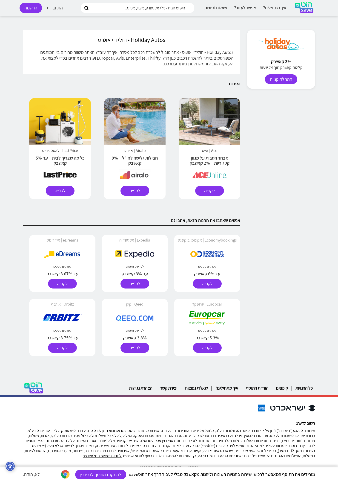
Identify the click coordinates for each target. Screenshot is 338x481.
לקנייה (209, 191)
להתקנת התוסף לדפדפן (100, 475)
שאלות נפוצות (215, 8)
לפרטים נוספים (207, 266)
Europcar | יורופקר (207, 304)
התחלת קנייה (281, 79)
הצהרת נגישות (140, 388)
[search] (86, 8)
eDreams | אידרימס (62, 240)
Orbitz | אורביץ (62, 304)
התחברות (55, 8)
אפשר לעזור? (245, 8)
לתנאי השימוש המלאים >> (102, 455)
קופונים (282, 388)
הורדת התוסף (257, 388)
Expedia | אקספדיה (134, 240)
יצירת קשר (169, 388)
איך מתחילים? (274, 8)
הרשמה (30, 8)
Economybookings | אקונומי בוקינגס (207, 240)
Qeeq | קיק (134, 304)
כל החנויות (304, 388)
